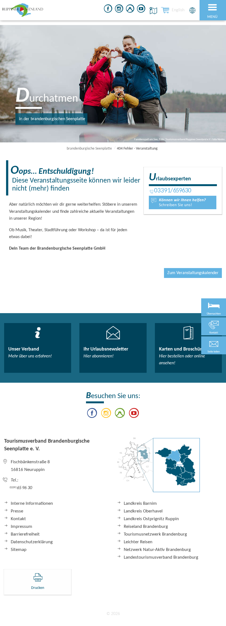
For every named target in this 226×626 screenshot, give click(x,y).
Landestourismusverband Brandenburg (161, 557)
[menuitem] (178, 10)
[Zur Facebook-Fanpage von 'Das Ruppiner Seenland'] (108, 9)
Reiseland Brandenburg (146, 526)
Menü (212, 17)
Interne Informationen (32, 503)
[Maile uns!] (182, 202)
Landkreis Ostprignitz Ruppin (151, 519)
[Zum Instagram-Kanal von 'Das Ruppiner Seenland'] (119, 9)
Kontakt (18, 519)
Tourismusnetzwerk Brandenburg (155, 534)
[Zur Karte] (158, 467)
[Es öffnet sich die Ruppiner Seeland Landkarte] (152, 11)
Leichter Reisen (138, 542)
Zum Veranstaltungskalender (193, 273)
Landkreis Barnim (140, 503)
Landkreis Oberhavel (143, 511)
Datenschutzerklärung (32, 542)
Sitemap (18, 549)
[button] (213, 345)
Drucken (37, 588)
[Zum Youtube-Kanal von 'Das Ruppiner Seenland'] (141, 9)
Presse (17, 511)
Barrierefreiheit (25, 534)
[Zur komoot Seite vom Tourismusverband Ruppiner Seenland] (130, 9)
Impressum (21, 526)
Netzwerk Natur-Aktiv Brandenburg (157, 549)
